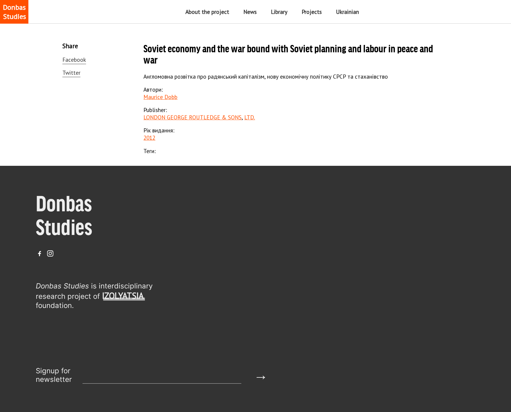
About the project (207, 11)
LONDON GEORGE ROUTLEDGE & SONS (192, 117)
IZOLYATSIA (123, 295)
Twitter (71, 72)
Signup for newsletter (54, 375)
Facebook (74, 59)
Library (279, 11)
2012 (149, 137)
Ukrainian (347, 11)
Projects (312, 11)
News (250, 11)
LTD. (249, 117)
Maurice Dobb (160, 96)
